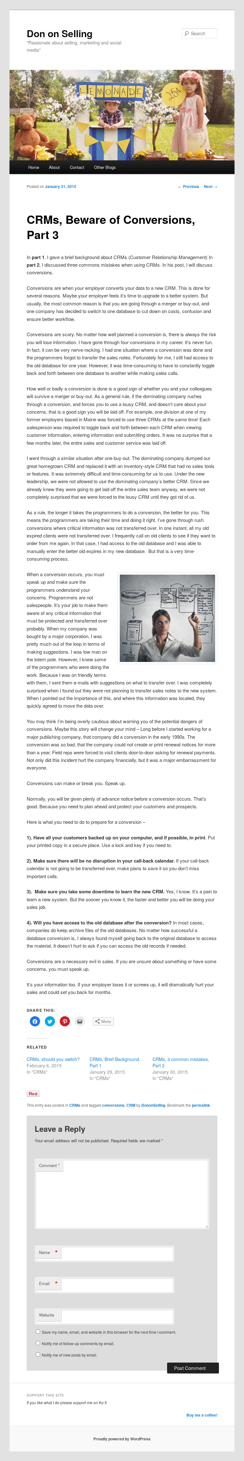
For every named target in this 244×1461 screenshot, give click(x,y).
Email (48, 1283)
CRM (130, 1105)
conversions (113, 1105)
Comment (49, 1165)
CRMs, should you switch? (53, 1059)
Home (33, 167)
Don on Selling (59, 33)
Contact (77, 167)
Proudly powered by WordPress (122, 1439)
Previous (188, 186)
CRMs (74, 1105)
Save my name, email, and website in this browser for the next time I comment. (109, 1332)
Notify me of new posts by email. (69, 1355)
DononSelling (153, 1105)
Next (210, 186)
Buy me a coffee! (201, 1415)
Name (48, 1252)
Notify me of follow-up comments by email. (78, 1343)
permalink (201, 1105)
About (54, 167)
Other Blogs (105, 167)
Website (46, 1315)
